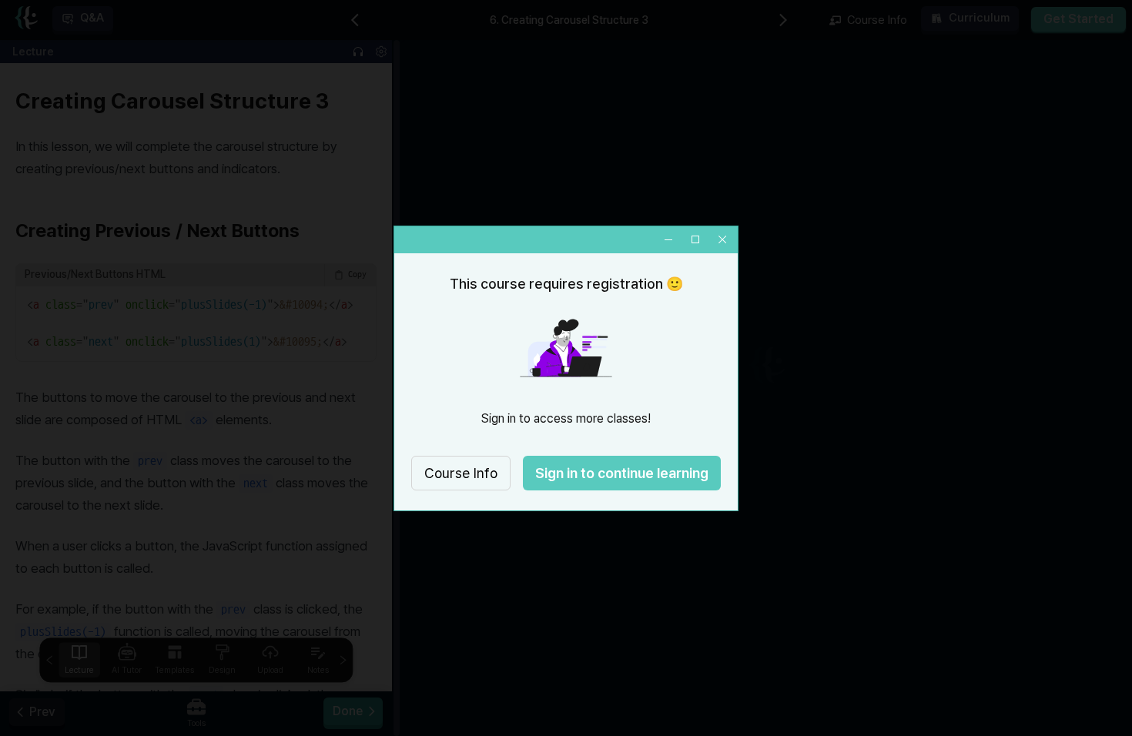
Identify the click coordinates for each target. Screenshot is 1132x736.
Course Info (460, 473)
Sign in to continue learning (621, 473)
